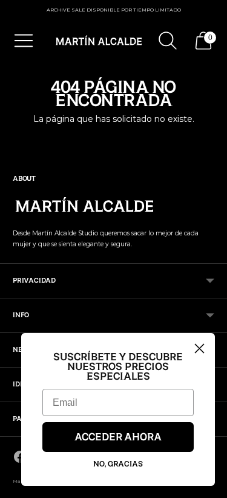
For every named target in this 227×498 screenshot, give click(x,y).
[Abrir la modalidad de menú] (24, 41)
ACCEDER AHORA (118, 437)
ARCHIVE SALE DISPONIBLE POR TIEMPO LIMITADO (114, 10)
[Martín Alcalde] (99, 40)
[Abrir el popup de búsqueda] (168, 41)
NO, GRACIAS (118, 464)
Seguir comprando (113, 139)
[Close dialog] (199, 348)
